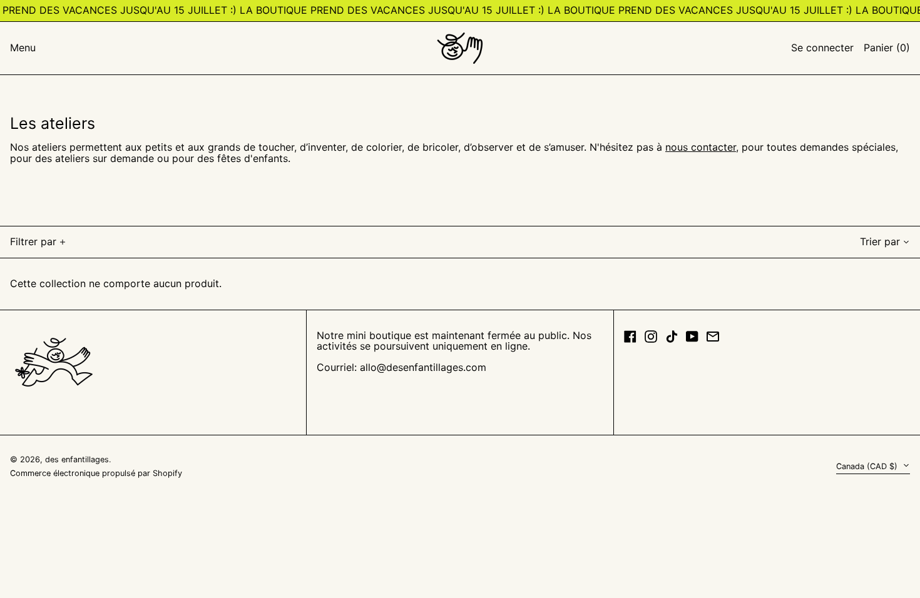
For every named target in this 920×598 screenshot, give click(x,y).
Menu (23, 47)
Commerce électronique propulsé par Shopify (96, 473)
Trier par (880, 241)
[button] (887, 48)
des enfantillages (77, 459)
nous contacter (700, 147)
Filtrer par (33, 241)
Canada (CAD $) (868, 466)
